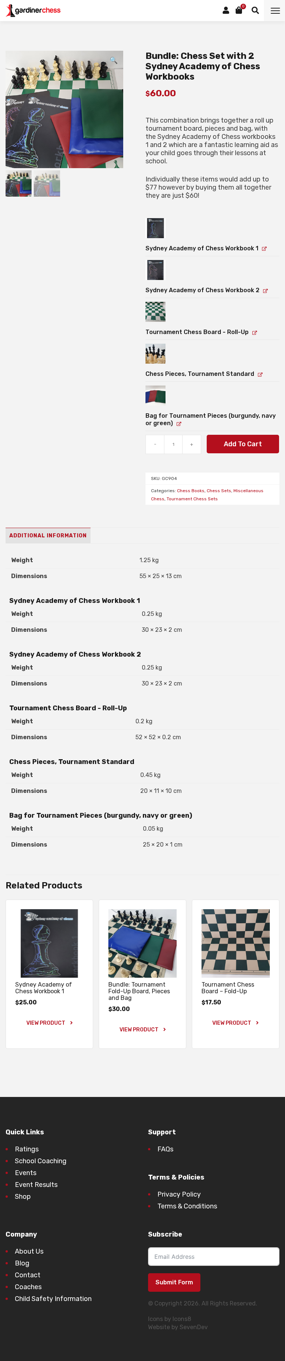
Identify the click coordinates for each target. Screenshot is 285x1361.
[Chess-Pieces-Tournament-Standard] (155, 354)
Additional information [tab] (48, 536)
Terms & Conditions (187, 1206)
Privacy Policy (179, 1194)
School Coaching (40, 1161)
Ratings (27, 1149)
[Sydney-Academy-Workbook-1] (155, 228)
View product (46, 1023)
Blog (22, 1263)
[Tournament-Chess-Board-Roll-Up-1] (155, 312)
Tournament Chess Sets (192, 498)
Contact (27, 1275)
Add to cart (243, 444)
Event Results (36, 1185)
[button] (113, 60)
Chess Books (190, 490)
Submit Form (174, 1282)
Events (25, 1173)
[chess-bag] (155, 396)
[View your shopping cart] (239, 10)
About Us (29, 1251)
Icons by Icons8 (169, 1318)
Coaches (28, 1287)
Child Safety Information (53, 1299)
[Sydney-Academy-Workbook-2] (155, 270)
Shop (23, 1196)
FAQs (165, 1149)
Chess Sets (219, 490)
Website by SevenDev (178, 1327)
